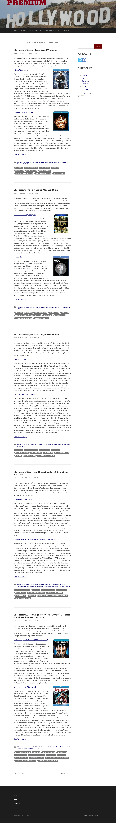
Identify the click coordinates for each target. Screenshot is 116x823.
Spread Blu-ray (48, 452)
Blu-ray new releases (31, 167)
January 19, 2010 (19, 53)
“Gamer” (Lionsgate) (21, 70)
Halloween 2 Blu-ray (21, 315)
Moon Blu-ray (48, 315)
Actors (57, 30)
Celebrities (38, 30)
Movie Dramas (49, 162)
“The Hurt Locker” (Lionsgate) (25, 215)
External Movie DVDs (32, 444)
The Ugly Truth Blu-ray (62, 452)
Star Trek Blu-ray (20, 595)
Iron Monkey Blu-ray (21, 757)
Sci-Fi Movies (61, 584)
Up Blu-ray (18, 455)
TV (30, 30)
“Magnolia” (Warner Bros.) (23, 112)
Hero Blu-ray (62, 755)
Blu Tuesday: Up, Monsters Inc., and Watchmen (36, 334)
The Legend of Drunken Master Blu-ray (57, 757)
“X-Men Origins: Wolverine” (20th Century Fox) (31, 640)
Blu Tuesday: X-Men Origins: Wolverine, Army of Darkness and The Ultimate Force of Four (42, 615)
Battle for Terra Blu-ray (22, 590)
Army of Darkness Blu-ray (22, 752)
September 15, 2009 (20, 620)
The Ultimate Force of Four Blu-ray (25, 760)
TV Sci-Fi (67, 586)
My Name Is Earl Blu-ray (36, 757)
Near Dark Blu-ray (36, 452)
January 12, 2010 (19, 193)
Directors (48, 30)
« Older (19, 774)
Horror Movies (30, 162)
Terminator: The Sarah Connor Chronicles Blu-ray (53, 595)
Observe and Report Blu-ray (36, 592)
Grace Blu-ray (51, 755)
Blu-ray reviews (44, 167)
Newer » (66, 774)
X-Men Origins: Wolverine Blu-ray (48, 760)
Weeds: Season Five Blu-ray (43, 173)
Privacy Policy (18, 803)
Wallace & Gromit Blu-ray (22, 598)
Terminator (31, 595)
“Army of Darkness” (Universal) (25, 687)
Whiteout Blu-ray (59, 173)
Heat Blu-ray (55, 450)
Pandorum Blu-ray (44, 170)
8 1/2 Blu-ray (18, 312)
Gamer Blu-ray (19, 170)
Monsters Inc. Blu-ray (21, 452)
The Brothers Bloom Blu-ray (23, 318)
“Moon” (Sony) (19, 257)
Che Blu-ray (55, 167)
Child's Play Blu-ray (21, 755)
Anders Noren (93, 815)
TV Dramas (54, 586)
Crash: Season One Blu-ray (36, 755)
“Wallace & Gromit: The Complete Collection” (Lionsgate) (34, 539)
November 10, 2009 (20, 337)
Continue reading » (20, 155)
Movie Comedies (39, 162)
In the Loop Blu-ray (35, 315)
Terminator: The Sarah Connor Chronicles (29, 586)
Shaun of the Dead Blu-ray (54, 592)
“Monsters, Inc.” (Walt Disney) (24, 394)
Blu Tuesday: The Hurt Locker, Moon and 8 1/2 (36, 189)
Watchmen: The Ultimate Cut (46, 455)
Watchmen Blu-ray (29, 455)
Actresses (67, 30)
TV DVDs (26, 164)
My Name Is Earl (65, 747)
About (16, 799)
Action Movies (21, 162)
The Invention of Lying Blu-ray (24, 173)
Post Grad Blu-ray (59, 315)
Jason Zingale (33, 53)
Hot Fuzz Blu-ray (20, 592)
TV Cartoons (47, 586)
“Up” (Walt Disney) (20, 359)
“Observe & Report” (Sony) (23, 499)
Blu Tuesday (18, 167)
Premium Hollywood (25, 815)
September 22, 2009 (20, 477)
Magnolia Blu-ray (31, 170)
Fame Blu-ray (65, 312)
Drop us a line (82, 94)
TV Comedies (23, 748)
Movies (23, 30)
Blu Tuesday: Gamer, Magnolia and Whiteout (35, 50)
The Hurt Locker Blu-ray (42, 318)
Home (15, 30)
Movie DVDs (57, 162)
